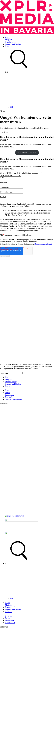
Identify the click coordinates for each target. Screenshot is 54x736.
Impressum (9, 395)
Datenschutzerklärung (43, 244)
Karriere (8, 386)
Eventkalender (10, 42)
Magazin (8, 40)
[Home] (27, 33)
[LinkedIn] (27, 458)
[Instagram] (27, 512)
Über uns (8, 46)
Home (7, 37)
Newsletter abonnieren (27, 153)
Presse (7, 393)
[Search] (19, 68)
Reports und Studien (13, 44)
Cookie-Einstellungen (13, 399)
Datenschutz (10, 397)
